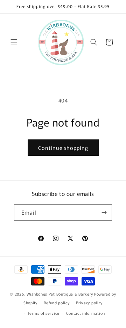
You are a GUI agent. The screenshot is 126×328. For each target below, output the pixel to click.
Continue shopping (63, 147)
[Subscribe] (104, 212)
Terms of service (43, 313)
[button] (14, 42)
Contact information (85, 313)
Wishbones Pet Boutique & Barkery (60, 294)
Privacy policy (89, 302)
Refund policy (56, 302)
